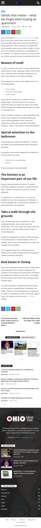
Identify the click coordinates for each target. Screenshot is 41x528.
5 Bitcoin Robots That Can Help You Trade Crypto (31, 320)
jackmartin (6, 26)
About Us (14, 520)
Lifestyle (3, 496)
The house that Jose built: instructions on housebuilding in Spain (10, 321)
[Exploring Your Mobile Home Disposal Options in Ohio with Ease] (20, 345)
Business (4, 349)
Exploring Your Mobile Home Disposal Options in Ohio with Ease (20, 352)
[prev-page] (19, 360)
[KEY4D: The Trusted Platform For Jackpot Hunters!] (7, 345)
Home (2, 7)
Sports (3, 506)
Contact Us (22, 520)
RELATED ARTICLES (12, 337)
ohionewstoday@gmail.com (24, 437)
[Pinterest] (13, 32)
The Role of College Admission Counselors (16, 398)
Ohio (7, 7)
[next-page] (22, 360)
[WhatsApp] (18, 32)
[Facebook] (3, 32)
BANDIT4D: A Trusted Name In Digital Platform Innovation (25, 472)
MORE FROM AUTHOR (27, 337)
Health (3, 502)
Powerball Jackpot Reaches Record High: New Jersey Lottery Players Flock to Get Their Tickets (34, 353)
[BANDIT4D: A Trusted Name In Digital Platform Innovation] (6, 474)
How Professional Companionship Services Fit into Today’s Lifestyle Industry (26, 452)
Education (4, 509)
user (2, 384)
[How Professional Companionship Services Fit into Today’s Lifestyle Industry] (6, 453)
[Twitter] (8, 32)
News (7, 520)
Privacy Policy (31, 520)
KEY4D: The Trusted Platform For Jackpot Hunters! (7, 352)
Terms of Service (20, 522)
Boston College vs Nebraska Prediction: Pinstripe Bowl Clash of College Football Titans (19, 380)
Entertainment (32, 349)
